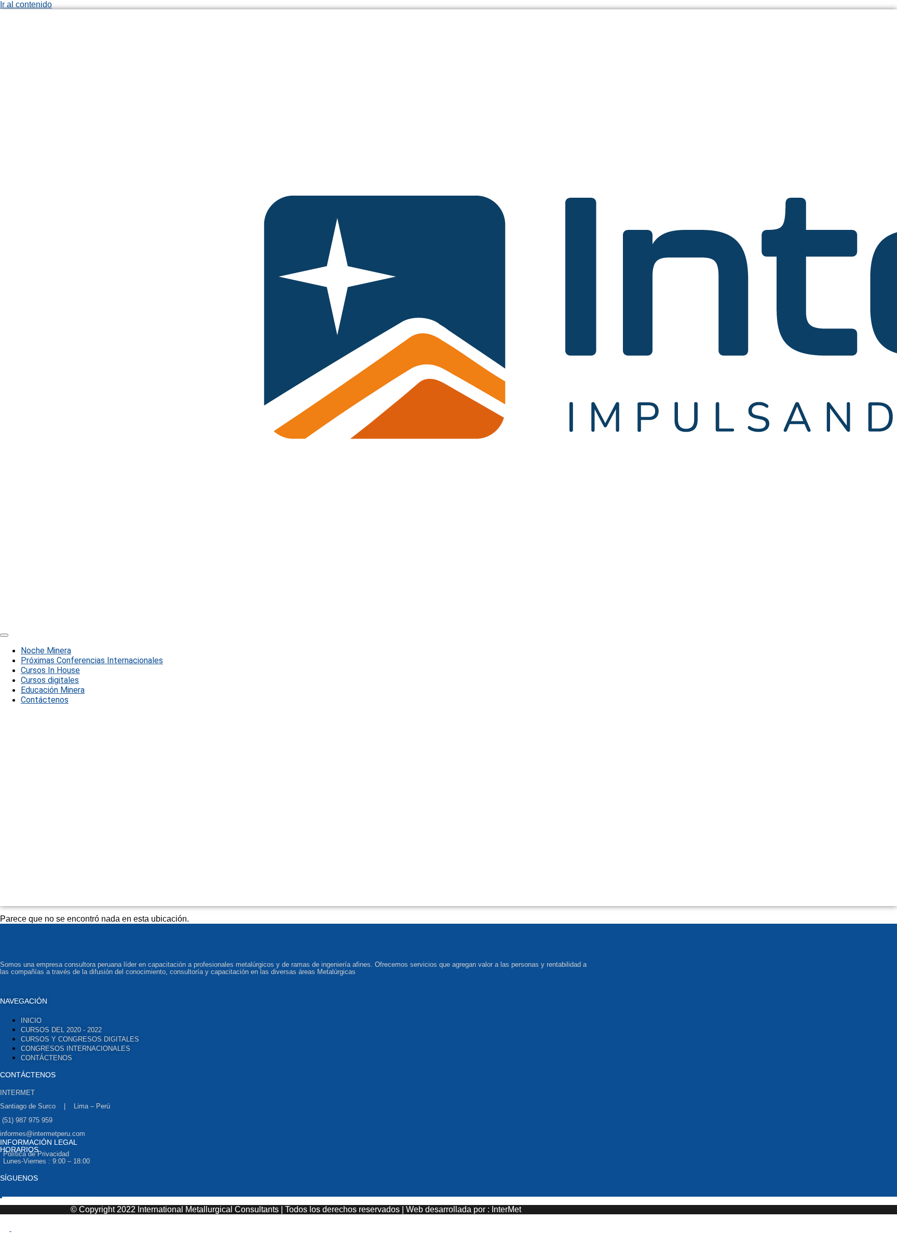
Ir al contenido (26, 4)
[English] (5, 1228)
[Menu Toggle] (4, 635)
